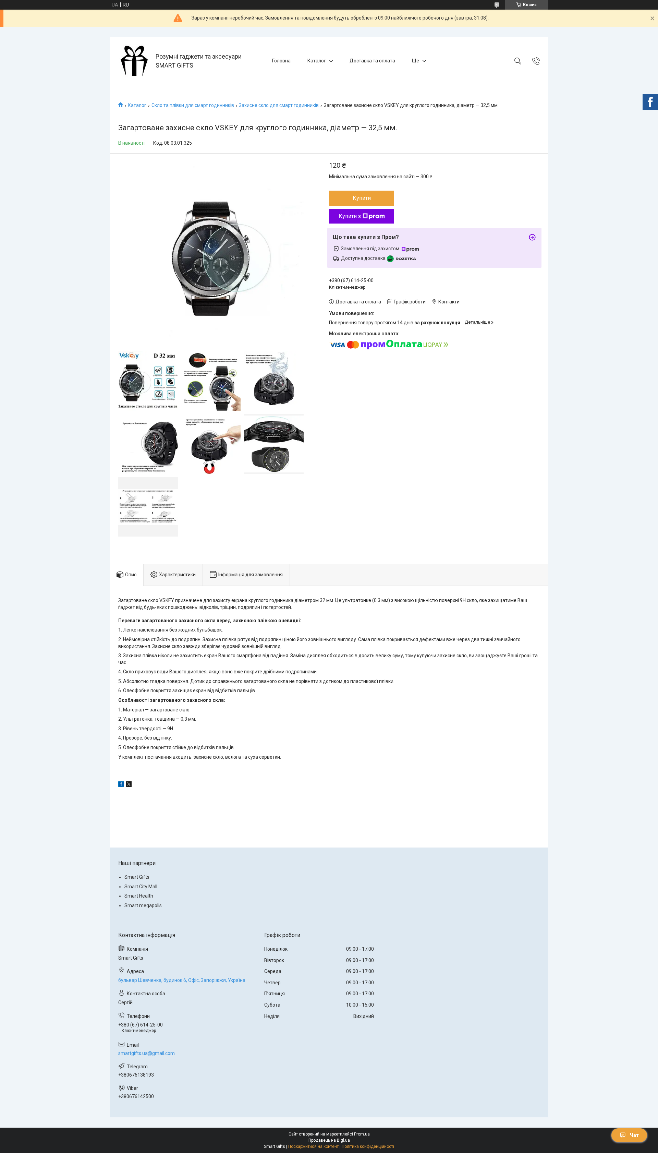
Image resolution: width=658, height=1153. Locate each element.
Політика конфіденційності (368, 1146)
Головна (281, 60)
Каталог (316, 60)
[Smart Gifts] (133, 61)
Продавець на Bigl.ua (329, 1140)
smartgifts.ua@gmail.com (146, 1053)
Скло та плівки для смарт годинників (192, 105)
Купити (362, 198)
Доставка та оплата (372, 60)
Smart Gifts (136, 877)
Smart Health (138, 896)
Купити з (350, 216)
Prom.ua (362, 1134)
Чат (634, 1135)
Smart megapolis (143, 905)
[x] (129, 785)
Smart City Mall (140, 886)
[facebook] (121, 785)
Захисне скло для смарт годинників (279, 105)
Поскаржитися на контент (313, 1146)
